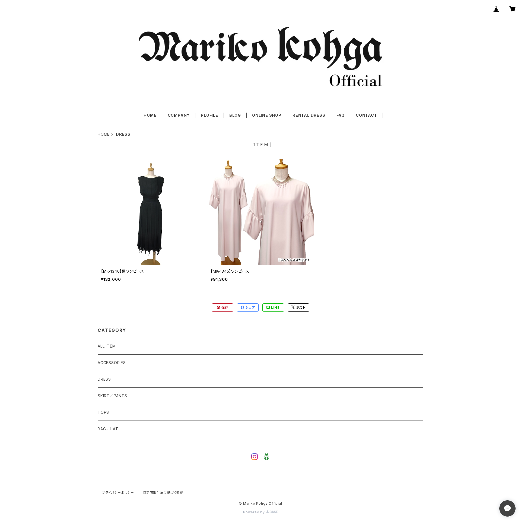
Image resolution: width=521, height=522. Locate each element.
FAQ (340, 115)
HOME (150, 115)
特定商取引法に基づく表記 (163, 493)
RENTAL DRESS (309, 115)
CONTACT (366, 115)
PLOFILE (209, 115)
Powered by (254, 512)
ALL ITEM (107, 346)
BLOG (235, 115)
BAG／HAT (108, 428)
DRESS (104, 379)
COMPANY (179, 115)
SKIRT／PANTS (112, 395)
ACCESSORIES (112, 362)
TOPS (103, 412)
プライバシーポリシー (118, 493)
